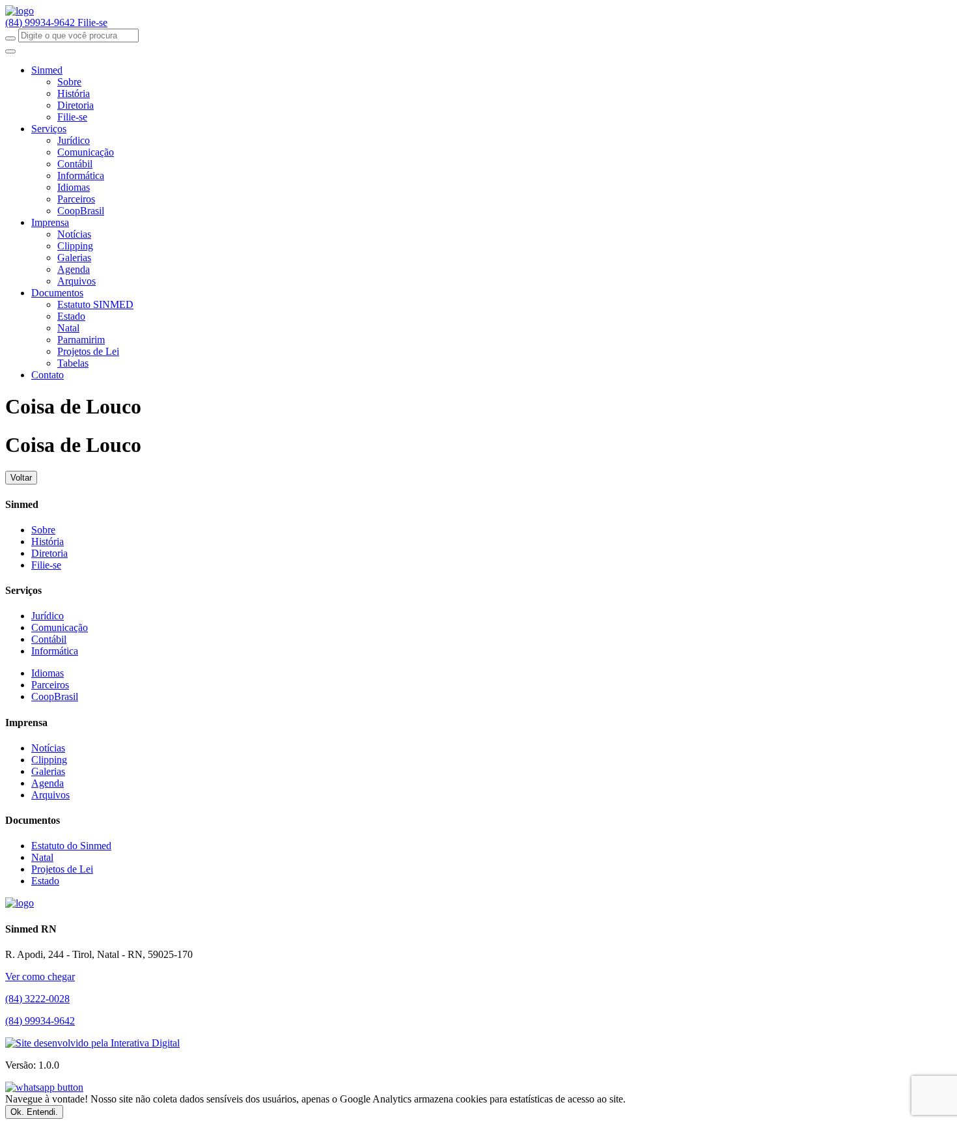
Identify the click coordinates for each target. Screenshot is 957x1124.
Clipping (75, 245)
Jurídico (73, 140)
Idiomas (73, 187)
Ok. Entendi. (34, 1112)
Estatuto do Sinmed (71, 845)
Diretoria (75, 105)
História (73, 93)
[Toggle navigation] (10, 51)
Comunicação (85, 152)
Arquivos (76, 281)
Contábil (74, 163)
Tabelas (73, 363)
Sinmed (46, 70)
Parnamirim (81, 339)
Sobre (69, 81)
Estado (71, 316)
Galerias (74, 257)
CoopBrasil (80, 210)
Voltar (21, 478)
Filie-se (92, 22)
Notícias (74, 234)
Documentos (57, 292)
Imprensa (50, 222)
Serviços (48, 128)
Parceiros (76, 198)
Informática (80, 175)
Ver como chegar (40, 976)
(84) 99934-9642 (41, 22)
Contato (47, 374)
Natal (68, 327)
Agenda (73, 269)
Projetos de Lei (88, 351)
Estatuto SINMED (95, 304)
